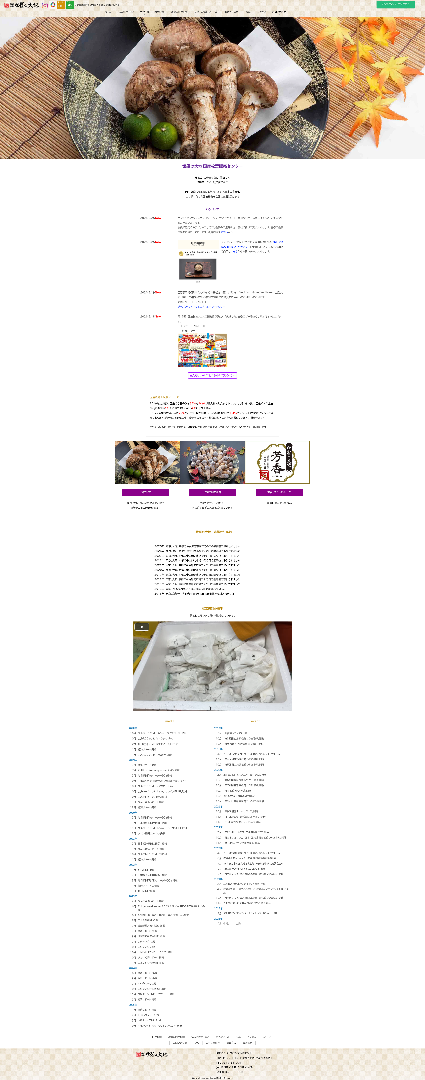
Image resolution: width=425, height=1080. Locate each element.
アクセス (262, 12)
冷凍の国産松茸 (179, 12)
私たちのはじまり (145, 19)
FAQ (279, 19)
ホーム (108, 12)
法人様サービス (126, 12)
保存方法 (231, 1043)
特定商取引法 (145, 21)
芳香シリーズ (222, 1037)
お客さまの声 (231, 12)
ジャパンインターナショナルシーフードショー (201, 307)
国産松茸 (159, 12)
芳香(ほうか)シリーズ (206, 12)
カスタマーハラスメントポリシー (279, 22)
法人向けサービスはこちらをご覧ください (212, 375)
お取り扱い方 (279, 21)
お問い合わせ (279, 17)
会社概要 (145, 17)
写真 (248, 12)
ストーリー (268, 1037)
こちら (224, 232)
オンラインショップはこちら (396, 4)
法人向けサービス (200, 1037)
